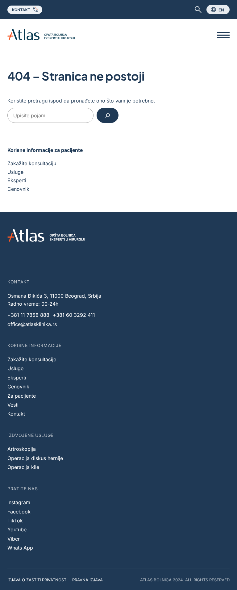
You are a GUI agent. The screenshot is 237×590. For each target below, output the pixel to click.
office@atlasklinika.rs (32, 324)
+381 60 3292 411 (74, 315)
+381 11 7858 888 (28, 315)
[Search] (107, 115)
